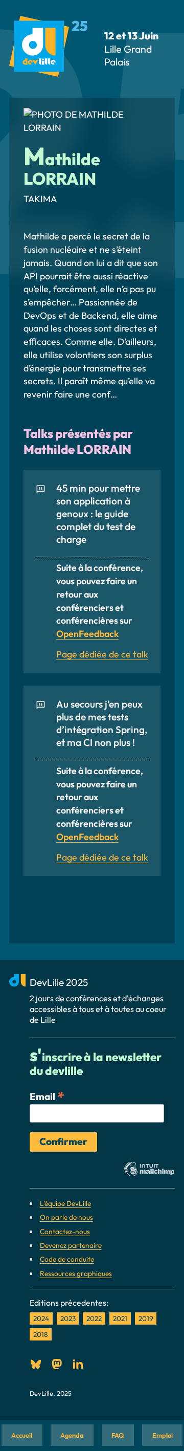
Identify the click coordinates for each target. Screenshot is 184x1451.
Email (47, 1096)
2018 (40, 1334)
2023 (68, 1318)
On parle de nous (66, 1217)
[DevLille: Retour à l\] (48, 48)
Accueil (21, 1435)
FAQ (117, 1435)
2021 (120, 1318)
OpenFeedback (87, 634)
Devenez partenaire (71, 1245)
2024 (41, 1318)
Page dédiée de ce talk (102, 654)
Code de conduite (67, 1259)
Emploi (162, 1435)
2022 (94, 1318)
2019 (146, 1318)
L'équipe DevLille (65, 1203)
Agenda (72, 1435)
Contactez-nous (65, 1231)
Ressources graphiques (76, 1273)
